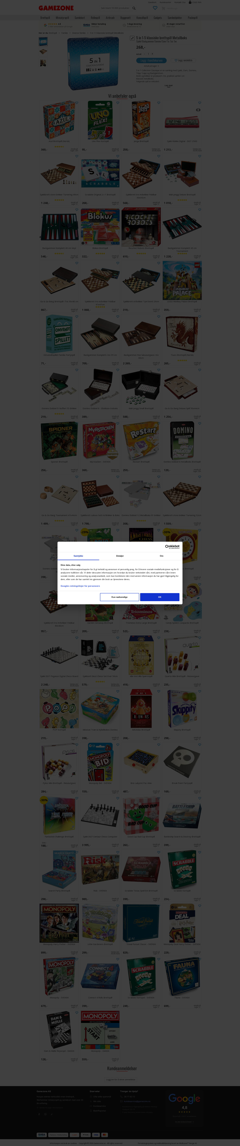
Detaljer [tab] (120, 556)
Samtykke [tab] (78, 556)
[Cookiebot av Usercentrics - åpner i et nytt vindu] (167, 547)
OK (159, 597)
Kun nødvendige (120, 597)
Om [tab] (161, 556)
